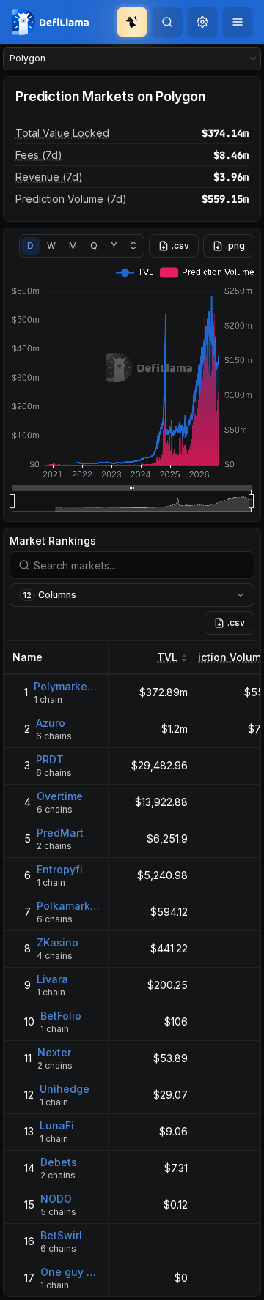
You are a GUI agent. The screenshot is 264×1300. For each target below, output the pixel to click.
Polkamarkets (68, 906)
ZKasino (57, 942)
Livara (52, 979)
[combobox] (202, 22)
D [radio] (30, 245)
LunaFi (57, 1125)
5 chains (58, 1211)
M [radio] (73, 245)
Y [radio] (114, 245)
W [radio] (51, 245)
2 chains (54, 845)
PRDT (50, 759)
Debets (58, 1162)
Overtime (60, 796)
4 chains (55, 955)
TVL (167, 657)
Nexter (54, 1052)
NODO (56, 1198)
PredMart (60, 832)
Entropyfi (60, 869)
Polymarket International (67, 686)
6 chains (54, 736)
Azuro (50, 723)
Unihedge (64, 1089)
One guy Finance (70, 1272)
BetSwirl (61, 1235)
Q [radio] (94, 245)
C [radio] (133, 245)
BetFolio (60, 1015)
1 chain (48, 699)
